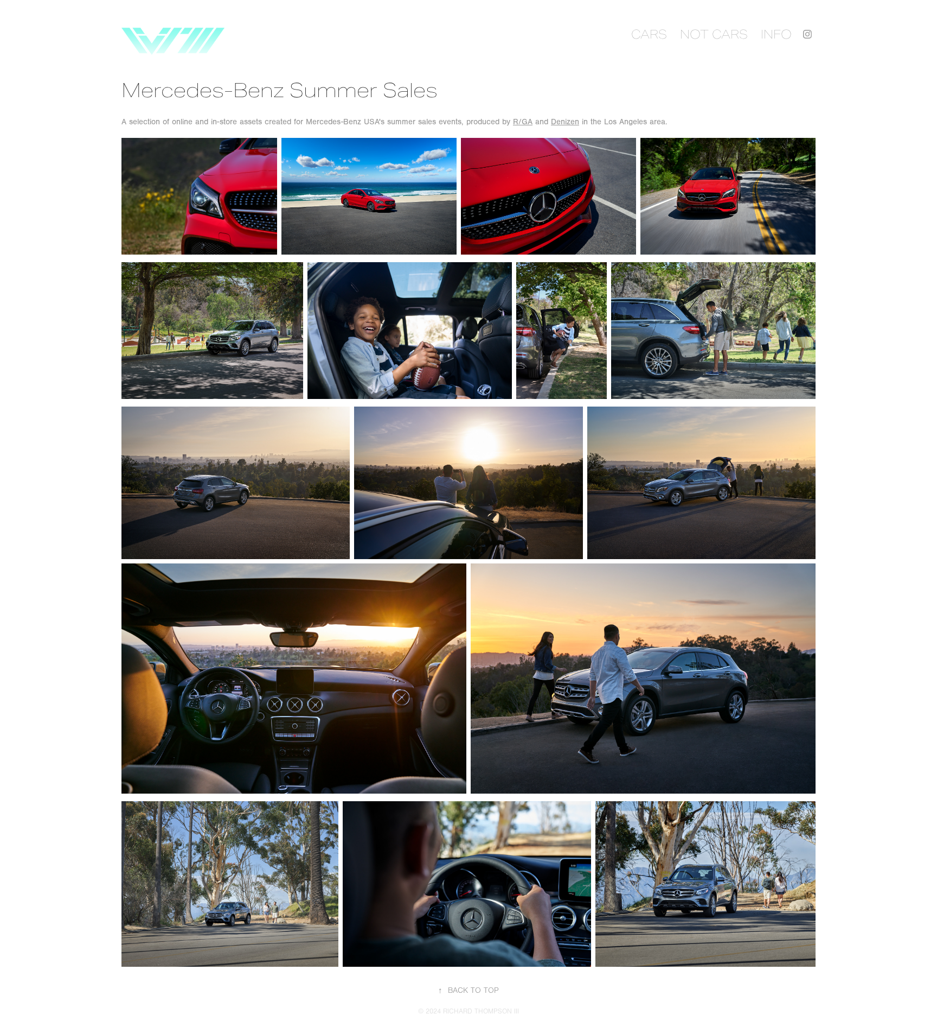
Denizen (565, 121)
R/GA (522, 121)
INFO (776, 34)
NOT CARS (714, 34)
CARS (649, 34)
